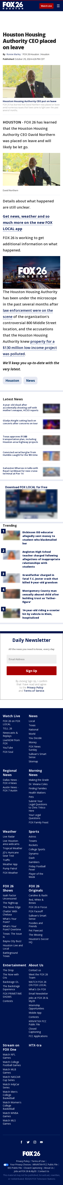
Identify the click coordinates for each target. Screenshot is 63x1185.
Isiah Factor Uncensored (9, 897)
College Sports (37, 849)
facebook (21, 1142)
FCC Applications (38, 1036)
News (30, 380)
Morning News (35, 772)
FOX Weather (10, 872)
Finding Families (38, 788)
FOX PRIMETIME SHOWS (12, 995)
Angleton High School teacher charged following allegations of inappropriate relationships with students (41, 559)
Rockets (33, 845)
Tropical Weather (12, 848)
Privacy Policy (35, 687)
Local (32, 721)
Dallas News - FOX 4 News (11, 781)
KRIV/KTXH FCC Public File (37, 1022)
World (32, 733)
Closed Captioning (35, 1030)
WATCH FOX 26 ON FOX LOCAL (38, 983)
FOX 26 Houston (31, 54)
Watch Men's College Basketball (10, 1095)
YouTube (8, 747)
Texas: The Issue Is (12, 935)
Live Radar (9, 836)
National (33, 729)
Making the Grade (39, 779)
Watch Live (46, 6)
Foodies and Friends (36, 924)
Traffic (6, 860)
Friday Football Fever (37, 868)
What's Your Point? (9, 920)
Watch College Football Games (12, 1063)
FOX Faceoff (36, 911)
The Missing (35, 934)
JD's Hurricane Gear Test (11, 854)
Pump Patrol (10, 868)
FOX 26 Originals (36, 888)
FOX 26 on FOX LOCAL (11, 722)
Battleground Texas (10, 954)
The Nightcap (10, 902)
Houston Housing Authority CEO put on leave (29, 101)
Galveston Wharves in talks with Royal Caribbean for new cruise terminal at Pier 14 (20, 470)
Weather (9, 831)
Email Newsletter (38, 993)
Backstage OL (11, 982)
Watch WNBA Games (10, 1114)
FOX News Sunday (35, 748)
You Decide (35, 738)
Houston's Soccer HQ (39, 940)
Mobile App (35, 1012)
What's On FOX (37, 989)
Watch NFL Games (9, 1056)
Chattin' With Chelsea (10, 913)
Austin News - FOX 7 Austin (11, 789)
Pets (31, 797)
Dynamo (33, 853)
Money (33, 742)
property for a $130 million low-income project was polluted (30, 347)
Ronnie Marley (14, 54)
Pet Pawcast (36, 930)
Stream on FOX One (11, 1047)
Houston (45, 54)
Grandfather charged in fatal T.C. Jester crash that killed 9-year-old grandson (40, 578)
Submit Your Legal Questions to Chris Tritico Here (38, 805)
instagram (35, 1142)
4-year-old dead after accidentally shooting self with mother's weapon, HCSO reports (20, 407)
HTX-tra (35, 1045)
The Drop (8, 970)
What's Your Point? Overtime (12, 928)
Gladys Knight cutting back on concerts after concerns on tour (20, 422)
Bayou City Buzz (12, 941)
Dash (32, 857)
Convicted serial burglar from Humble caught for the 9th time (20, 454)
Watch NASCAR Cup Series (11, 1078)
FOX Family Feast (38, 822)
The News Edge (12, 907)
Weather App (10, 864)
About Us (36, 965)
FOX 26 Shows (8, 888)
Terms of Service (34, 690)
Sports (34, 831)
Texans (33, 840)
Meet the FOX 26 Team (38, 976)
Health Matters (37, 792)
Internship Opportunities (36, 1007)
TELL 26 (7, 728)
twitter (28, 1142)
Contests (8, 1001)
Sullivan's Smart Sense (37, 755)
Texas (32, 725)
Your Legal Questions (35, 816)
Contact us (35, 970)
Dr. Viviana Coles (38, 784)
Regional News (10, 772)
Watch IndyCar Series (11, 1086)
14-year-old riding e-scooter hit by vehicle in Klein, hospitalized (41, 614)
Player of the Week (36, 875)
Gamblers (34, 862)
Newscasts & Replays (10, 734)
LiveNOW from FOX (11, 741)
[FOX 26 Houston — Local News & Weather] (13, 5)
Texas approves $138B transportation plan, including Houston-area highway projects (20, 439)
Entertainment (14, 965)
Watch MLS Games (9, 1122)
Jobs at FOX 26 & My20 (38, 999)
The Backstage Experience (11, 987)
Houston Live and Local (13, 947)
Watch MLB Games (9, 1071)
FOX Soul (8, 751)
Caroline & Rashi (38, 895)
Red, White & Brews (36, 901)
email (41, 1142)
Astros (32, 836)
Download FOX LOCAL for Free (26, 487)
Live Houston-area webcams (11, 842)
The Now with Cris (11, 976)
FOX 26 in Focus (38, 907)
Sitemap (33, 761)
